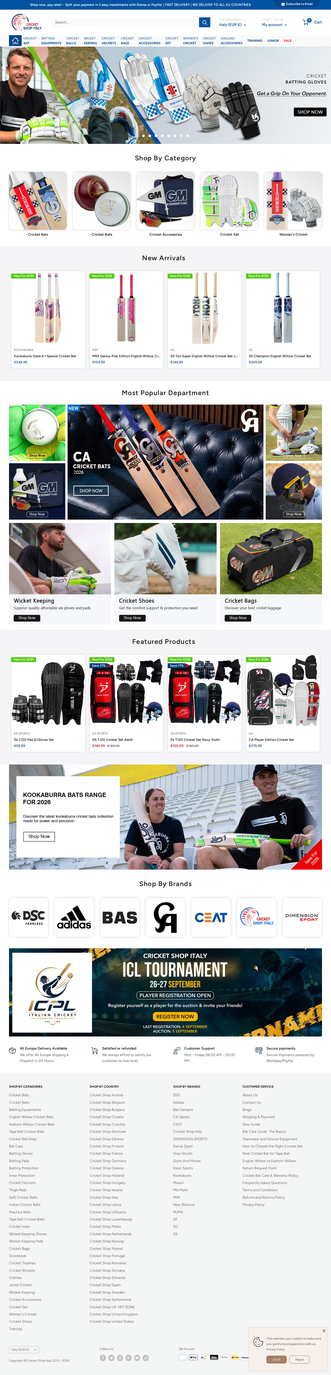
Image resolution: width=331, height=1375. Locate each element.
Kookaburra (24, 349)
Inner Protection (22, 1175)
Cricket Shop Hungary (107, 1183)
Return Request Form (260, 1168)
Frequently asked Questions (265, 1183)
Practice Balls (20, 1212)
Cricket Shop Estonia (106, 1139)
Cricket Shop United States (112, 1321)
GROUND (232, 41)
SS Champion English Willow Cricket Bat (280, 356)
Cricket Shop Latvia (105, 1204)
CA (251, 733)
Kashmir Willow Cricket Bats (31, 1124)
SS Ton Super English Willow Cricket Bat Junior (204, 356)
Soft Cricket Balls (23, 1197)
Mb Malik (180, 1190)
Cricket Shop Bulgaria (107, 1110)
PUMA (178, 1212)
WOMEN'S (190, 41)
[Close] (324, 1331)
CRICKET (30, 41)
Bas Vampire (183, 1110)
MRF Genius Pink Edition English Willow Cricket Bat (126, 356)
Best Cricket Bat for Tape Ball (266, 1153)
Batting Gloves (21, 1153)
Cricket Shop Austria (106, 1095)
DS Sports (21, 733)
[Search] (204, 22)
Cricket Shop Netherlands (110, 1234)
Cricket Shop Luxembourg (111, 1219)
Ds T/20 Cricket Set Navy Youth (195, 739)
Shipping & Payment (259, 1117)
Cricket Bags (19, 1248)
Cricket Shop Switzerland (110, 1299)
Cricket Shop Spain (105, 1285)
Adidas (178, 1102)
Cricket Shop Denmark (108, 1131)
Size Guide (251, 1124)
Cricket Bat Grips (22, 1139)
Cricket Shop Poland (106, 1248)
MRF (95, 349)
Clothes (15, 1278)
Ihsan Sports (183, 1168)
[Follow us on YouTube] (137, 1358)
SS (172, 349)
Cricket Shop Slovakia (107, 1270)
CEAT (177, 1124)
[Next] (322, 199)
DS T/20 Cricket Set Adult (112, 739)
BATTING (51, 41)
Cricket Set (18, 1307)
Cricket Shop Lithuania (108, 1212)
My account (272, 24)
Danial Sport (183, 1146)
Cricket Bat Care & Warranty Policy (270, 1175)
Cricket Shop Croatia (106, 1117)
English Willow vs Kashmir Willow (269, 1161)
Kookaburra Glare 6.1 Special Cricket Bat (45, 356)
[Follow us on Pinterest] (128, 1358)
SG (175, 1226)
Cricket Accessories (25, 1299)
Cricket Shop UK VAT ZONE (112, 1307)
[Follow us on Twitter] (111, 1358)
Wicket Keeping (22, 1292)
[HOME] (15, 37)
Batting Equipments (25, 1110)
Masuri (178, 1183)
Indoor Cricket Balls (24, 1204)
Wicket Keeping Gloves (28, 1234)
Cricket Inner (19, 1226)
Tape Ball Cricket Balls (27, 1219)
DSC (177, 1095)
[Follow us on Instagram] (120, 1358)
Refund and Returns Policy (264, 1197)
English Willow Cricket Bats (31, 1117)
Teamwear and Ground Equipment (270, 1139)
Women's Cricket (22, 1314)
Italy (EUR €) (20, 1349)
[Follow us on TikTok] (146, 1358)
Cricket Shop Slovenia (107, 1278)
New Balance (184, 1204)
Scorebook (17, 1256)
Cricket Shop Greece (107, 1168)
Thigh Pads (17, 1190)
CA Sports (181, 1117)
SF (175, 1219)
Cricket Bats (19, 1095)
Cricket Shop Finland (106, 1146)
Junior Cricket (20, 1285)
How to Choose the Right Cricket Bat (273, 1146)
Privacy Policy (254, 1204)
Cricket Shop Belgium (107, 1102)
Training (15, 1329)
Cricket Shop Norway (107, 1241)
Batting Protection (24, 1168)
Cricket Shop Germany (108, 1161)
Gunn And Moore (187, 1161)
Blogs (247, 1110)
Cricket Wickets (22, 1270)
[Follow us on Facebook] (103, 1358)
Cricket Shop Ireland (106, 1190)
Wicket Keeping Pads (26, 1241)
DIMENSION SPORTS (190, 1139)
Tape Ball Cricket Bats (26, 1131)
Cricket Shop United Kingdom (114, 1314)
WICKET (90, 41)
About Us (250, 1095)
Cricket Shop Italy (104, 1197)
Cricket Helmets (22, 1183)
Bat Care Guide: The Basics (264, 1131)
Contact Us (252, 1102)
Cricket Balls (19, 1102)
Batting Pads (19, 1161)
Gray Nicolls (183, 1153)
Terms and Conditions (260, 1190)
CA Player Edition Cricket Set (271, 739)
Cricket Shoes (20, 1321)
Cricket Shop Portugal (107, 1256)
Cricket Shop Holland (107, 1175)
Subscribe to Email (299, 4)
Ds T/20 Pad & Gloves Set (34, 739)
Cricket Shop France (106, 1153)
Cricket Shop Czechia (107, 1124)
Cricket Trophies (22, 1263)
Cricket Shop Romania (108, 1263)
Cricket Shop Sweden (107, 1292)
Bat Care (16, 1146)
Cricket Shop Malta (105, 1226)
